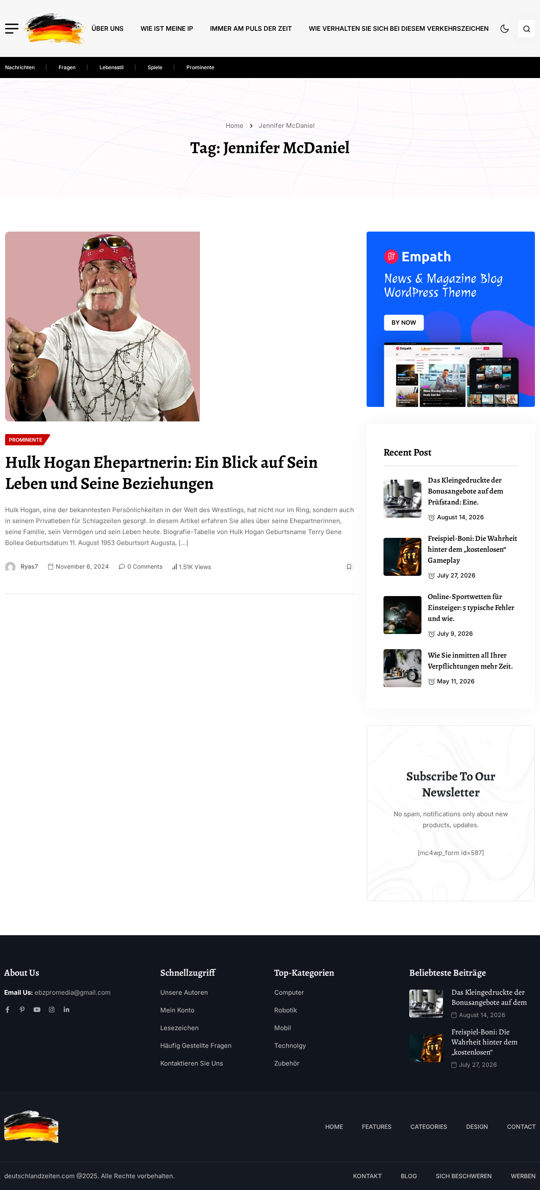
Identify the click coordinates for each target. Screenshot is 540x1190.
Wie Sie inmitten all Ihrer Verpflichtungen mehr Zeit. (470, 660)
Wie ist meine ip (166, 28)
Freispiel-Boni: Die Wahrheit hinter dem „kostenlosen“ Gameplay (472, 549)
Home (236, 125)
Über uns (108, 28)
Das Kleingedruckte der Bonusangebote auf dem (489, 997)
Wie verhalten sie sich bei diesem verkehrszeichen (399, 28)
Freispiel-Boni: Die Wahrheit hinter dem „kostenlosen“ (484, 1042)
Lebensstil (112, 67)
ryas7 (29, 566)
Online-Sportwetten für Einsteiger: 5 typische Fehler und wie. (471, 607)
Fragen (67, 67)
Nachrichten (20, 67)
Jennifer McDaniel (287, 125)
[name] (55, 28)
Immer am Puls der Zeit (251, 28)
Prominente (200, 67)
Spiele (155, 67)
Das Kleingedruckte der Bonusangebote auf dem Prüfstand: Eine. (465, 491)
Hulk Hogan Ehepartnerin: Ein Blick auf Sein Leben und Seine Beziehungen (161, 473)
